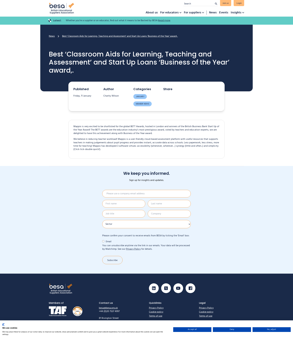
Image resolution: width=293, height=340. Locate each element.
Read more (164, 20)
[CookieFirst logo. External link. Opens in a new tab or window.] (3, 324)
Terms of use (155, 316)
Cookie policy (156, 312)
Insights (236, 12)
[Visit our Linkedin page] (154, 288)
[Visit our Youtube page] (178, 288)
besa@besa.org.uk (108, 308)
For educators (169, 12)
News (213, 12)
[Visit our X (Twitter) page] (166, 288)
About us (152, 12)
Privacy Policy (133, 249)
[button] (180, 12)
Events (223, 12)
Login (239, 3)
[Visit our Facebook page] (190, 288)
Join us (225, 3)
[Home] (62, 8)
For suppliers (192, 12)
